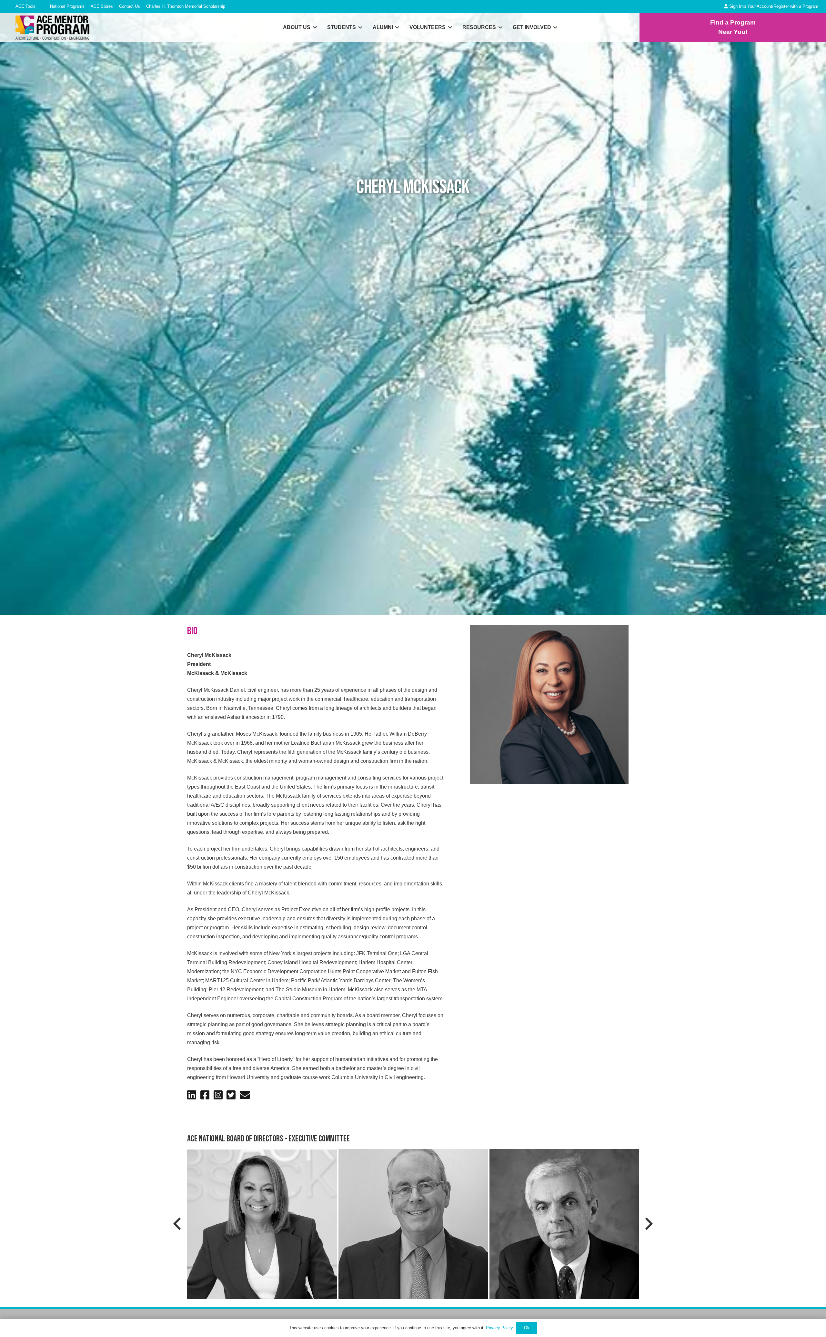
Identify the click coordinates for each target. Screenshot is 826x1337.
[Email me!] (245, 1095)
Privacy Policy (499, 1327)
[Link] (733, 27)
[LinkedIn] (191, 1095)
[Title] (204, 1095)
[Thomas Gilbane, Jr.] (413, 1224)
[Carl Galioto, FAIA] (564, 1224)
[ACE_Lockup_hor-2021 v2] (52, 27)
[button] (87, 7)
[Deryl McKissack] (262, 1224)
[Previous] (177, 1224)
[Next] (649, 1224)
